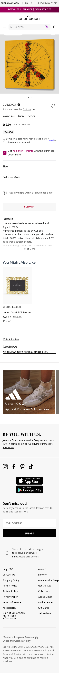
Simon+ (42, 574)
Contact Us (9, 574)
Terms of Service (12, 602)
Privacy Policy (10, 596)
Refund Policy (10, 591)
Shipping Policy (11, 580)
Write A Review (11, 339)
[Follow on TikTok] (31, 468)
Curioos (10, 104)
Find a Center (45, 602)
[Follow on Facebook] (14, 468)
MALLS (28, 3)
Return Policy (10, 585)
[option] (17, 295)
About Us (43, 569)
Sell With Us (44, 613)
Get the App (44, 585)
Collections (44, 591)
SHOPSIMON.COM (10, 3)
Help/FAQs (8, 569)
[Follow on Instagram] (6, 468)
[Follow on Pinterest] (23, 468)
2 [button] (31, 97)
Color (11, 177)
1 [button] (28, 97)
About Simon (45, 596)
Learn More (14, 154)
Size (5, 166)
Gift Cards (43, 607)
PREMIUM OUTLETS (48, 3)
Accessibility (9, 607)
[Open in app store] (29, 483)
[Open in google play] (29, 492)
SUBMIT (29, 533)
